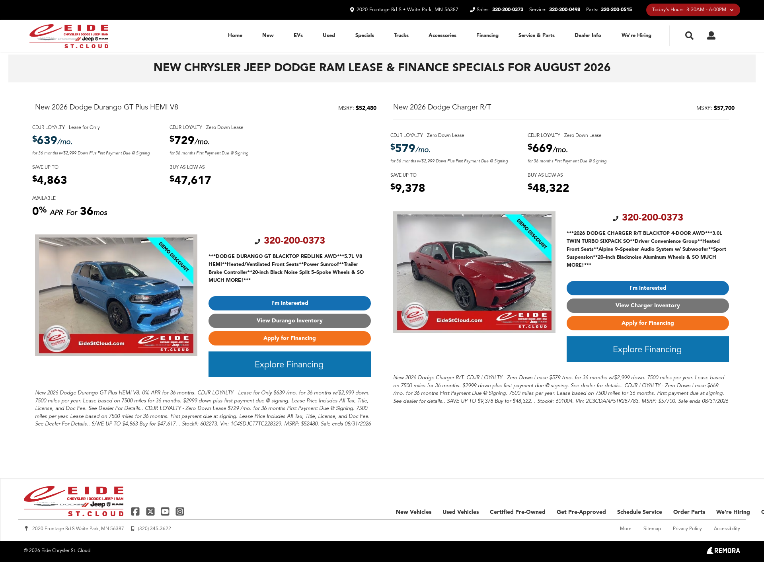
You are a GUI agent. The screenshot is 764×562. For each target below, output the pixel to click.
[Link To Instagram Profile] (179, 511)
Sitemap (652, 529)
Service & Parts (536, 35)
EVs (298, 35)
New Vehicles (413, 512)
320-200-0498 (564, 9)
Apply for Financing (289, 338)
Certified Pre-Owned (518, 512)
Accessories (442, 35)
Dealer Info (588, 35)
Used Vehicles (460, 512)
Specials (364, 35)
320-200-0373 (507, 9)
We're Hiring (636, 35)
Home (235, 35)
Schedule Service (639, 512)
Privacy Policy (687, 529)
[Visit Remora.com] (723, 552)
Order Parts (689, 512)
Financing (487, 35)
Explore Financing (289, 365)
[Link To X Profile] (151, 511)
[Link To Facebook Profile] (136, 511)
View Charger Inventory (648, 305)
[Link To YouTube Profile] (166, 511)
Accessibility (727, 529)
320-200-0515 (616, 9)
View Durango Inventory (290, 321)
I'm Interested (289, 303)
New (268, 35)
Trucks (401, 35)
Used (329, 35)
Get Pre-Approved (581, 512)
